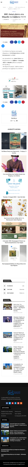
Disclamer (3, 415)
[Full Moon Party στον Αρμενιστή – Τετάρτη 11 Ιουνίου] (14, 141)
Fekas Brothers (13, 464)
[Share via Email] (2, 45)
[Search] (26, 2)
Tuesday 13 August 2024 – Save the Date (14, 197)
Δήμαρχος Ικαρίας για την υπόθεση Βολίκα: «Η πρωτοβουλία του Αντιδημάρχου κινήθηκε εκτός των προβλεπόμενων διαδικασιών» (19, 321)
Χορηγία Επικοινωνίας (6, 413)
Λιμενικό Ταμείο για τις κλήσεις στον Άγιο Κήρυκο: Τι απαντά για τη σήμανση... (18, 425)
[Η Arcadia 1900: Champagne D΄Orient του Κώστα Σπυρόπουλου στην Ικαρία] (14, 230)
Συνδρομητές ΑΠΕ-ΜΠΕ (20, 415)
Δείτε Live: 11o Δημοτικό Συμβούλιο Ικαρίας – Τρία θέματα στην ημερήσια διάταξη (19, 307)
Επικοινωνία (18, 411)
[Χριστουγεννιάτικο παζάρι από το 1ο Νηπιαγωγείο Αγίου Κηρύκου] (14, 207)
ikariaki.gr (6, 19)
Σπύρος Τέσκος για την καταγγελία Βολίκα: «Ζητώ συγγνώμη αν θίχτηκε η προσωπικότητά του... (18, 432)
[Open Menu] (1, 2)
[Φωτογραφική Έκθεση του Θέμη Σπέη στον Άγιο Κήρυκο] (14, 253)
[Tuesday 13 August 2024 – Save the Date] (14, 186)
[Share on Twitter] (19, 42)
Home (4, 7)
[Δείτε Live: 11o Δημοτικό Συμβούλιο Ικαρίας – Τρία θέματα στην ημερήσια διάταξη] (7, 307)
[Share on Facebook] (15, 42)
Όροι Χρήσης (18, 413)
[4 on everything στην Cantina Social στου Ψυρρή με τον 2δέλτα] (14, 163)
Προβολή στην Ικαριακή (7, 411)
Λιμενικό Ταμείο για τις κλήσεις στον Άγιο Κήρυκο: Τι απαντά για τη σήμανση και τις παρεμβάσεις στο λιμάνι (19, 336)
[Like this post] (12, 42)
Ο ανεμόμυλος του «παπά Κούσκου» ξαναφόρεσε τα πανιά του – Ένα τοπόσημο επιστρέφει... (18, 439)
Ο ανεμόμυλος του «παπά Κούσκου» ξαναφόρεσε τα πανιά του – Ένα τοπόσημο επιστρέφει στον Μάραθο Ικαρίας (19, 368)
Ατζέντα (10, 7)
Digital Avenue (21, 464)
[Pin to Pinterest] (22, 42)
